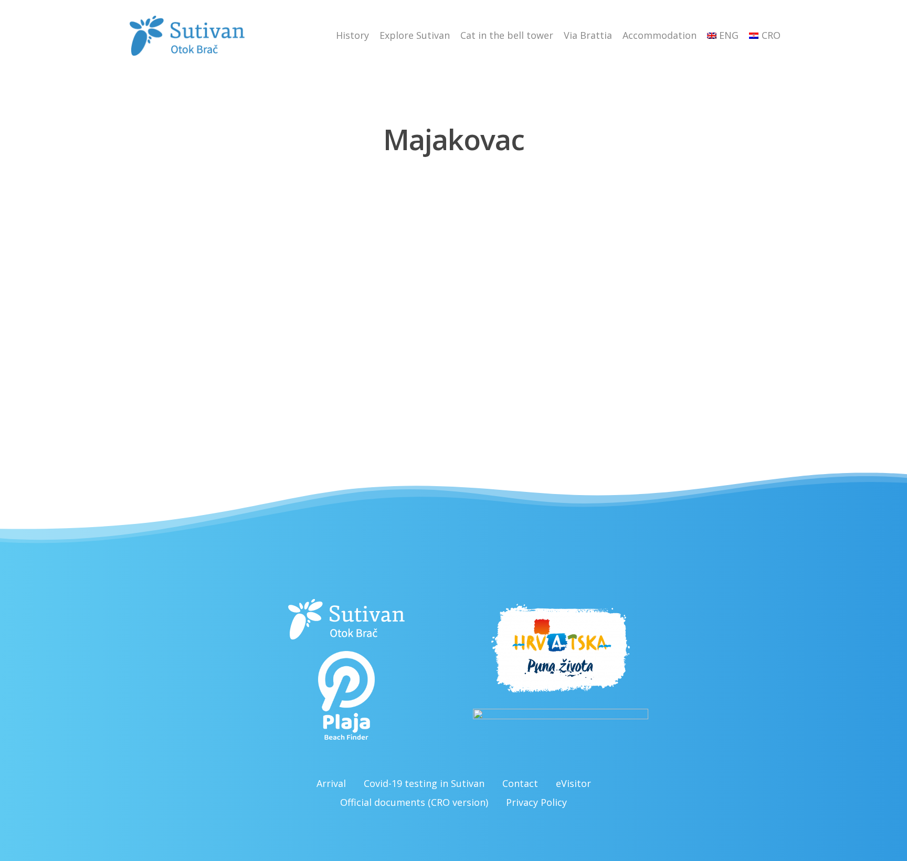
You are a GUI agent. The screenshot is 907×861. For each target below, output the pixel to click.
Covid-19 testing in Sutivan (424, 783)
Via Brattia (588, 35)
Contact (520, 783)
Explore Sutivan (414, 35)
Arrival (331, 783)
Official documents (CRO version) (414, 802)
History (352, 35)
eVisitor (573, 783)
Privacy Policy (536, 802)
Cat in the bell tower (506, 35)
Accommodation (660, 35)
